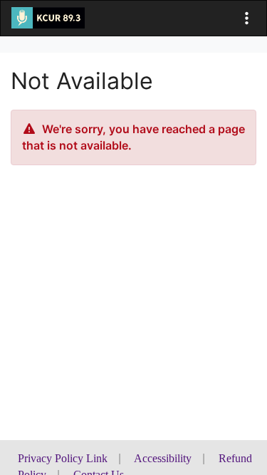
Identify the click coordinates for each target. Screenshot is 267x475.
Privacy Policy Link (63, 458)
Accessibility (163, 458)
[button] (247, 18)
